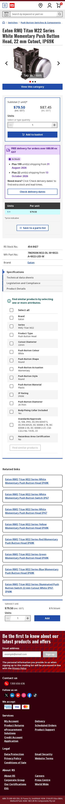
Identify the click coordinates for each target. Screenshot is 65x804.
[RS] (12, 5)
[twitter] (6, 695)
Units (11, 115)
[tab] (32, 272)
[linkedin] (12, 695)
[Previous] (6, 63)
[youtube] (18, 695)
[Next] (58, 63)
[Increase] (54, 125)
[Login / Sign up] (50, 5)
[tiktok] (35, 695)
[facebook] (29, 695)
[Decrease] (11, 125)
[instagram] (23, 695)
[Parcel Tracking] (40, 5)
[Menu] (4, 5)
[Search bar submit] (59, 14)
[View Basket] (59, 5)
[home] (3, 22)
